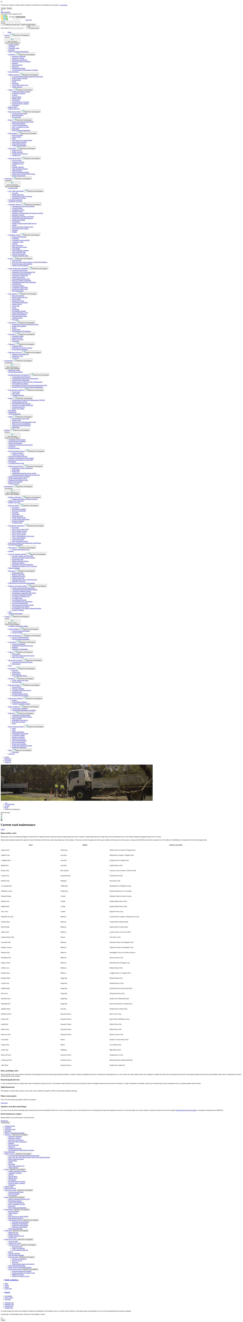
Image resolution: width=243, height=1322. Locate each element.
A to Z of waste (16, 160)
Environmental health (18, 742)
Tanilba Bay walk (17, 356)
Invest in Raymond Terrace (16, 451)
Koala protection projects (19, 402)
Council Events (16, 260)
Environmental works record (20, 418)
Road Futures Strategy (19, 123)
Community (8, 178)
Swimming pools (17, 523)
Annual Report (16, 687)
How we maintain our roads (20, 127)
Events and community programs (22, 745)
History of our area (17, 339)
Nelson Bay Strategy (18, 563)
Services (7, 35)
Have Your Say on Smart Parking (22, 140)
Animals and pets (13, 45)
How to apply (16, 654)
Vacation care (16, 155)
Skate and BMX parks (19, 252)
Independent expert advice (20, 720)
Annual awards (12, 188)
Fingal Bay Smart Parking (20, 1223)
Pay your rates (16, 117)
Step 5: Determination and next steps (23, 536)
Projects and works (14, 109)
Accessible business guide (16, 463)
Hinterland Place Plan (18, 576)
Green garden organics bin (20, 1250)
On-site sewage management (20, 519)
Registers (15, 647)
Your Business (16, 674)
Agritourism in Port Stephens (17, 441)
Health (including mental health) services (24, 223)
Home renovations (17, 516)
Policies (14, 700)
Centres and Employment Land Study (23, 588)
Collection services (17, 163)
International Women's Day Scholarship (24, 282)
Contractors (11, 446)
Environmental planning (15, 372)
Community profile (18, 336)
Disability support (17, 211)
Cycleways (15, 358)
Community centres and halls (21, 240)
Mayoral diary (16, 664)
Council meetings (13, 629)
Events (14, 82)
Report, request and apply (20, 78)
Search (7, 1292)
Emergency (12, 54)
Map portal (15, 752)
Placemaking (12, 461)
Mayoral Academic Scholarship (21, 280)
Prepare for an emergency (20, 60)
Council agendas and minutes (21, 631)
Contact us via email (18, 455)
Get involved (16, 392)
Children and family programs (21, 91)
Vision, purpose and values (20, 680)
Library (10, 90)
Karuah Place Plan (17, 559)
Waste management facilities (20, 172)
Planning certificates (18, 521)
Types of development (18, 538)
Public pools (16, 471)
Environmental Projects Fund (21, 279)
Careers (10, 652)
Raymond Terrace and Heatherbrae (22, 564)
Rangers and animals (18, 737)
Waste (14, 728)
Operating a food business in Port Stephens (21, 458)
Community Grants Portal (20, 287)
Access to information (18, 644)
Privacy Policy (9, 1298)
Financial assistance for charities (21, 1271)
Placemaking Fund (17, 291)
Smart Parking (16, 80)
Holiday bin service (18, 1274)
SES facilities (16, 249)
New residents (12, 294)
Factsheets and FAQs (18, 407)
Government (16, 222)
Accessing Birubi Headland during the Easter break (27, 76)
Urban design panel (18, 539)
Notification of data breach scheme (22, 645)
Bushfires (15, 63)
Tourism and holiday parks (20, 255)
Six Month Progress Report (20, 695)
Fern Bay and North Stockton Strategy (23, 558)
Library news (16, 672)
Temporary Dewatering (15, 613)
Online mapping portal (19, 517)
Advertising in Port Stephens (17, 439)
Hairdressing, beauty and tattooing (22, 468)
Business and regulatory (19, 744)
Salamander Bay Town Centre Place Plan (24, 579)
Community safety (13, 48)
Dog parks (11, 50)
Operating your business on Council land (20, 460)
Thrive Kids (12, 148)
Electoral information (14, 635)
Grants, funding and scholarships (18, 268)
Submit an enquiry (17, 453)
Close (3, 1320)
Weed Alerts (15, 427)
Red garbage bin (17, 1246)
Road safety (15, 128)
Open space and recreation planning (23, 605)
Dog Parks (15, 83)
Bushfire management (18, 68)
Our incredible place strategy (20, 607)
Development (9, 486)
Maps (10, 750)
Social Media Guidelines (19, 702)
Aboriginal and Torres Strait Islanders (23, 206)
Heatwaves (15, 66)
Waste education (17, 170)
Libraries (14, 243)
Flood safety (16, 514)
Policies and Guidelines (15, 698)
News (10, 665)
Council (7, 616)
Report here (4, 1121)
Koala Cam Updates (18, 408)
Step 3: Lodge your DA (19, 533)
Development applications (20, 302)
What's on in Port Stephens (20, 265)
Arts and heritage (17, 208)
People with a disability (19, 326)
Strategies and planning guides (17, 586)
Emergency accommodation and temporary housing (27, 213)
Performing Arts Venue (19, 198)
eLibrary (14, 95)
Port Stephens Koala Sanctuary (21, 403)
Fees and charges (13, 72)
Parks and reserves (17, 245)
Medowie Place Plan (18, 574)
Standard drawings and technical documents (21, 583)
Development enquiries (19, 509)
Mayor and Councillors (15, 660)
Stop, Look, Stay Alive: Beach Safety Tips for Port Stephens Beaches (29, 1157)
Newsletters (15, 309)
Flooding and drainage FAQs (21, 549)
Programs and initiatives (19, 1259)
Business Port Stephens (15, 482)
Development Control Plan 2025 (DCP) (24, 593)
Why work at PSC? (18, 657)
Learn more (4, 1103)
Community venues (14, 235)
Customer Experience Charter (21, 704)
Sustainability (12, 412)
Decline (9, 8)
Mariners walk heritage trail (20, 354)
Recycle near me (17, 1260)
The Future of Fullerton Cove (21, 596)
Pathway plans (12, 107)
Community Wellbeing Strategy (21, 591)
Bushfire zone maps (14, 502)
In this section (5, 1122)
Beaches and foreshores (19, 237)
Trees (10, 612)
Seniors (14, 225)
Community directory (14, 204)
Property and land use (18, 739)
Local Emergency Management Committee (25, 70)
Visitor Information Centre (20, 313)
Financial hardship (17, 115)
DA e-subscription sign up (20, 541)
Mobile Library (16, 98)
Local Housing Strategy (19, 600)
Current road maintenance (20, 125)
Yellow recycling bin (18, 1248)
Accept (3, 8)
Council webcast (17, 632)
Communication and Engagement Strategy (24, 589)
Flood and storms (17, 65)
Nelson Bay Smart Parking (20, 1225)
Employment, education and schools (23, 216)
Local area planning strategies (17, 554)
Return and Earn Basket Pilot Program (23, 174)
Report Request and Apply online (186, 1110)
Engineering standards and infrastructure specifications (24, 543)
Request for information (19, 747)
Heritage (10, 551)
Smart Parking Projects (19, 144)
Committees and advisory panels (18, 626)
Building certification (14, 497)
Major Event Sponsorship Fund (21, 274)
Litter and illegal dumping (20, 169)
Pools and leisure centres (19, 247)
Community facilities (18, 735)
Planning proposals (14, 568)
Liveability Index (17, 598)
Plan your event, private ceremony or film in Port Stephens (29, 262)
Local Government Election (20, 637)
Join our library (16, 97)
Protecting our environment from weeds (24, 422)
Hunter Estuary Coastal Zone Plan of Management (27, 382)
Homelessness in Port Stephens (21, 331)
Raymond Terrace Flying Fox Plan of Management (27, 387)
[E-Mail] (121, 820)
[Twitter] (121, 818)
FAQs (14, 138)
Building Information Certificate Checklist (24, 499)
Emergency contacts (18, 58)
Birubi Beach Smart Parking (20, 1222)
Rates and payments (14, 111)
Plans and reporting (14, 685)
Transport (15, 230)
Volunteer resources (18, 395)
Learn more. (63, 5)
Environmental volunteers (16, 390)
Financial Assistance (18, 286)
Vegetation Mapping (14, 414)
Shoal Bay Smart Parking (19, 1227)
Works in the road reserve (16, 501)
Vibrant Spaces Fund (18, 277)
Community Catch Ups (15, 201)
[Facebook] (121, 816)
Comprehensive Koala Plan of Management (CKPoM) (28, 400)
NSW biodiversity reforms (20, 383)
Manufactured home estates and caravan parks (26, 475)
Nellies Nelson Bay (18, 194)
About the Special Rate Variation (22, 717)
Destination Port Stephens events (18, 480)
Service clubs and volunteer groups (22, 227)
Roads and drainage (18, 732)
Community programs (18, 93)
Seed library (15, 105)
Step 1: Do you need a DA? (20, 529)
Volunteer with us (17, 346)
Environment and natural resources (22, 218)
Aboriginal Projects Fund (19, 270)
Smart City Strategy (18, 610)
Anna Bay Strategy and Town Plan (22, 556)
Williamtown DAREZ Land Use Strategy (24, 566)
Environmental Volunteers (20, 349)
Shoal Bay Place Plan (18, 581)
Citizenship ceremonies (15, 200)
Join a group (16, 393)
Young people (16, 329)
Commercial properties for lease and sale (20, 445)
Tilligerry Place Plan (18, 578)
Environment (9, 360)
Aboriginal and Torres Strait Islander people (25, 324)
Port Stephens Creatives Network (22, 196)
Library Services (17, 87)
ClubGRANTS (16, 284)
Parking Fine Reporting (19, 145)
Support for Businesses (15, 443)
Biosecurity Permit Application (21, 425)
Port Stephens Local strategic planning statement (26, 608)
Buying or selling (13, 505)
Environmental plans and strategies (18, 375)
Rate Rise (11, 713)
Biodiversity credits (14, 370)
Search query (5, 28)
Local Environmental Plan (20, 603)
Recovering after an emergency (21, 61)
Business (7, 430)
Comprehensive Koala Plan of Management (25, 378)
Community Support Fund (20, 275)
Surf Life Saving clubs (19, 254)
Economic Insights (13, 448)
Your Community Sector (19, 675)
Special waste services (18, 175)
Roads (10, 120)
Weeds (10, 417)
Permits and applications (15, 466)
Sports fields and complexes (20, 250)
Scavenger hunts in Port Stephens (22, 264)
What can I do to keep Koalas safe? (22, 405)
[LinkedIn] (121, 814)
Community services (18, 210)
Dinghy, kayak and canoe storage (18, 51)
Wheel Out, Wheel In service (21, 1276)
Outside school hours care (20, 154)
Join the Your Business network (17, 456)
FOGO (14, 165)
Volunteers (11, 344)
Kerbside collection (18, 167)
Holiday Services (13, 74)
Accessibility (8, 1296)
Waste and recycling (14, 158)
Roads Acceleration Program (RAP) (23, 122)
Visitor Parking (16, 137)
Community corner (17, 242)
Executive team (16, 682)
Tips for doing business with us (17, 478)
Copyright (8, 1299)
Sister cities (15, 341)
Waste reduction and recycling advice (23, 1264)
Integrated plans (17, 692)
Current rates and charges (19, 113)
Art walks (15, 193)
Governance (12, 642)
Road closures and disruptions (21, 130)
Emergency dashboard (19, 56)
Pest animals (12, 410)
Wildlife (14, 232)
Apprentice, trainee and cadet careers (23, 655)
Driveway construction (19, 511)
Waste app (15, 1262)
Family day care (17, 150)
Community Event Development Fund (23, 272)
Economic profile (17, 338)
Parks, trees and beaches (19, 740)
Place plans (11, 571)
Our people (11, 322)
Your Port (15, 670)
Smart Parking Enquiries (19, 142)
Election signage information (20, 639)
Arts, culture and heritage (15, 191)
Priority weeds (16, 420)
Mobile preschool (17, 152)
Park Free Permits (17, 135)
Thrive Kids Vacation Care (20, 85)
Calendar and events (18, 162)
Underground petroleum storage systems (24, 473)
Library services (17, 304)
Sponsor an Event (13, 483)
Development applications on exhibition (24, 710)
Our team (11, 678)
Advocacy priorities (18, 688)
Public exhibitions (13, 706)
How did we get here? (18, 722)
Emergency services (18, 215)
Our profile (11, 334)
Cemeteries (11, 46)
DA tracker (15, 507)
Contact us (11, 754)
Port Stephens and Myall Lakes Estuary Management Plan (29, 385)
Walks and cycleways (15, 352)
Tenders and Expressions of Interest (19, 476)
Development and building (20, 733)
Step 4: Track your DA (19, 534)
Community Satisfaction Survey (21, 690)
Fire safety (15, 512)
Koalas (10, 398)
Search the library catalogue (20, 103)
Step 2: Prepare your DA (19, 531)
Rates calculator (17, 718)
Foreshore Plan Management (20, 380)
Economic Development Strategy (22, 595)
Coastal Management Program (21, 377)
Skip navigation (5, 12)
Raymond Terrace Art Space (20, 102)
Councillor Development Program (22, 662)
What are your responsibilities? (21, 424)
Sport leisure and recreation (20, 228)
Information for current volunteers (22, 348)
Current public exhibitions (20, 708)
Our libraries (16, 100)
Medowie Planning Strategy (20, 561)
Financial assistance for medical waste (23, 1273)
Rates (13, 730)
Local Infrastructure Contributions (22, 601)
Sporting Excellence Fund (20, 289)
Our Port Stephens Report (20, 694)
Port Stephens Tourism (19, 311)
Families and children (18, 220)
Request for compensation (20, 649)
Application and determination (21, 715)
